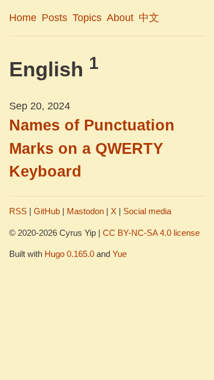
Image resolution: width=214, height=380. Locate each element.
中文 (149, 17)
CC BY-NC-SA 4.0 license (151, 233)
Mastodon (85, 211)
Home (23, 17)
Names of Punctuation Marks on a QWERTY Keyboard (92, 148)
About (120, 17)
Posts (54, 17)
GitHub (47, 211)
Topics (87, 17)
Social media (147, 211)
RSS (18, 211)
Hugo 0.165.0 (69, 254)
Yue (119, 254)
